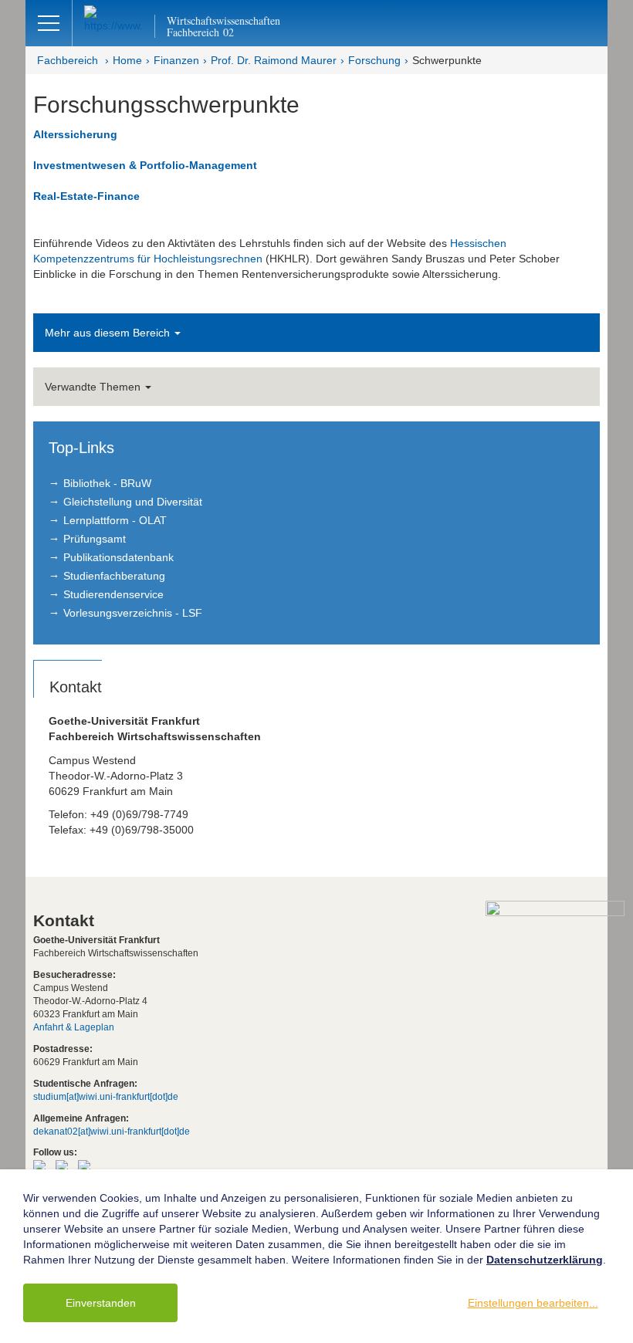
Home (127, 60)
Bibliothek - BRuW (107, 483)
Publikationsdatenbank (118, 557)
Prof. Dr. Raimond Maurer (274, 60)
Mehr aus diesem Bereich (109, 332)
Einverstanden (101, 1303)
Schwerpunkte (447, 60)
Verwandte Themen (94, 387)
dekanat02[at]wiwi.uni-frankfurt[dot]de (111, 1131)
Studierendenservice (113, 594)
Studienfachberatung (114, 576)
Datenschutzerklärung (544, 1259)
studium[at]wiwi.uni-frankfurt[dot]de (105, 1096)
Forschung (374, 60)
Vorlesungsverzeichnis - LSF (132, 613)
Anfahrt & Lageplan (73, 1027)
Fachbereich (67, 60)
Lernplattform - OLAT (115, 520)
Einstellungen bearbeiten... (533, 1303)
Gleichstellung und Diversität (132, 502)
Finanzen (176, 60)
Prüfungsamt (94, 539)
